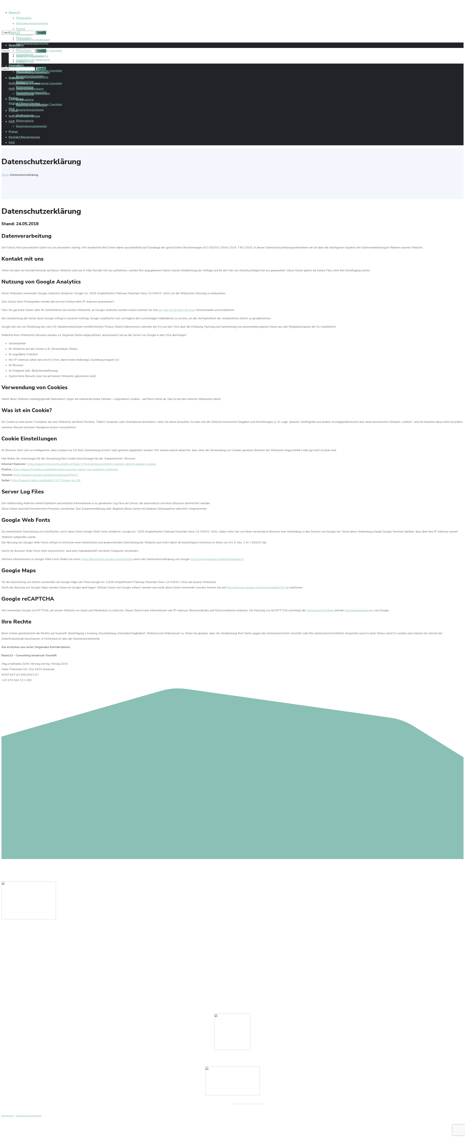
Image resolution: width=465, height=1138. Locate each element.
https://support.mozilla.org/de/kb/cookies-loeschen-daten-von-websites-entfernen (65, 469)
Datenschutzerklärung (29, 1115)
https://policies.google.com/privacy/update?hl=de (257, 588)
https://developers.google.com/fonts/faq (107, 559)
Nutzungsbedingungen (359, 610)
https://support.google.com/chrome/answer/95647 (46, 475)
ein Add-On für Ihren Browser (176, 310)
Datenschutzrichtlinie (320, 610)
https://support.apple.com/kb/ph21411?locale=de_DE (46, 480)
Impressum (7, 1115)
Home (5, 175)
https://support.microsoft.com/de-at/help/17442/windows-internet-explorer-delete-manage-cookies (91, 464)
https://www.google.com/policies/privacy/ (217, 559)
